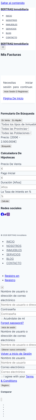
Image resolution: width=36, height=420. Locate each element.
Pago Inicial (8, 173)
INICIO (9, 16)
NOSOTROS (11, 20)
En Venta (6, 120)
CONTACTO (11, 37)
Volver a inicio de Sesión (16, 353)
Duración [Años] (11, 182)
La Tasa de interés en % (16, 191)
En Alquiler (17, 120)
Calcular (5, 201)
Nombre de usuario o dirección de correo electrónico (14, 296)
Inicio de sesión (8, 327)
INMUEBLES (11, 24)
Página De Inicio (13, 98)
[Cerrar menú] (1, 399)
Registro (10, 280)
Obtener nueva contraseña (13, 350)
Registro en (12, 276)
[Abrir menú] (3, 47)
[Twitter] (5, 215)
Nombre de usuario (13, 358)
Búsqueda (6, 146)
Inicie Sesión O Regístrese (16, 91)
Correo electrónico (13, 367)
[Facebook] (2, 215)
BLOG (8, 33)
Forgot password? (12, 323)
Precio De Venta (11, 164)
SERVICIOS (11, 29)
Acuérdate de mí (14, 318)
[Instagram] (8, 215)
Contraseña (8, 309)
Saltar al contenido (13, 3)
